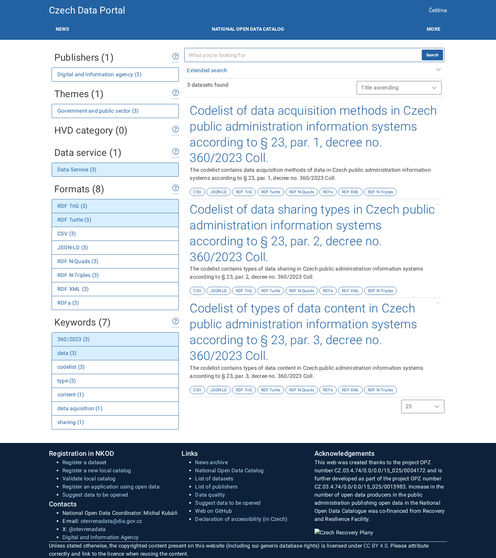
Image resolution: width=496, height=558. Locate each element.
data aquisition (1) (80, 408)
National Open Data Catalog (229, 470)
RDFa (328, 192)
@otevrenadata (87, 529)
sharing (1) (70, 422)
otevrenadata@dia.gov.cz (111, 521)
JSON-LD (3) (72, 247)
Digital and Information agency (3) (99, 74)
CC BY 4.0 (375, 545)
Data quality (210, 495)
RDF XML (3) (73, 289)
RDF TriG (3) (72, 206)
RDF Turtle (270, 192)
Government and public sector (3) (98, 111)
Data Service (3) (77, 169)
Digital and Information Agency (100, 537)
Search (432, 55)
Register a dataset (84, 462)
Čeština (438, 10)
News (62, 29)
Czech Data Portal (87, 10)
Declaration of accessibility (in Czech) (241, 519)
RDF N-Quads (301, 192)
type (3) (66, 381)
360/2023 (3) (73, 339)
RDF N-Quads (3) (78, 261)
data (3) (67, 353)
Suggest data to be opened (95, 495)
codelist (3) (71, 367)
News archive (211, 462)
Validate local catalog (88, 478)
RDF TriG (244, 192)
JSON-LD (218, 192)
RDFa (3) (68, 303)
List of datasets (214, 478)
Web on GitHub (213, 511)
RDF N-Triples (380, 192)
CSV (197, 192)
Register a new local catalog (96, 470)
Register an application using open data (111, 486)
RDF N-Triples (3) (78, 275)
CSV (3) (66, 233)
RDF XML (350, 192)
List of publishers (216, 486)
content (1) (70, 394)
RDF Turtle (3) (74, 220)
